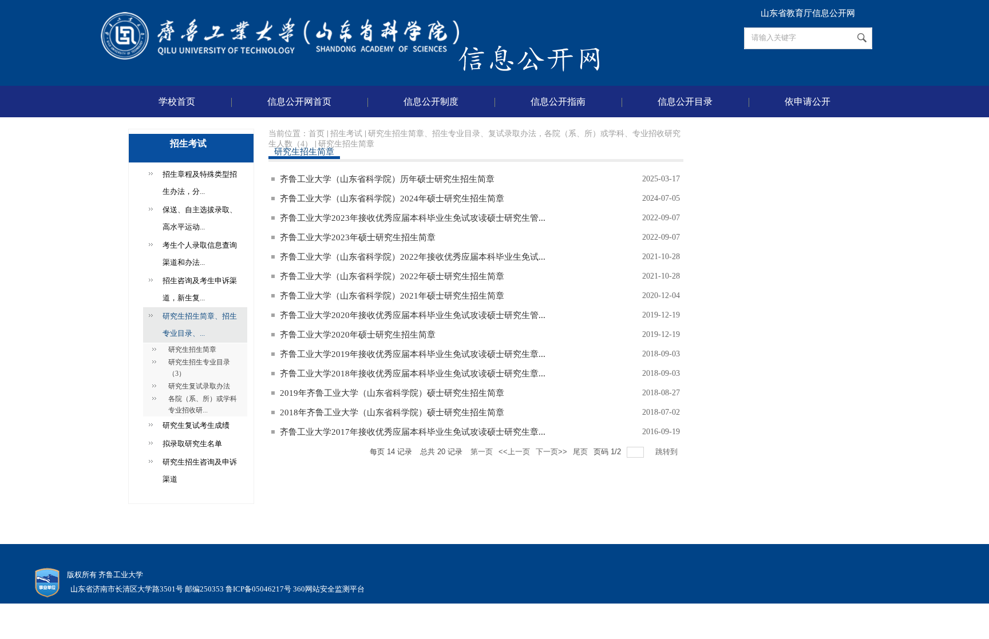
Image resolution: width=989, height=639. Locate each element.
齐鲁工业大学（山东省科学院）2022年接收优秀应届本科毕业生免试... (412, 256)
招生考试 (346, 133)
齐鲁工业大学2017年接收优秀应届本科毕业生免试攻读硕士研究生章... (412, 431)
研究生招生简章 (346, 144)
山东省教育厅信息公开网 (808, 13)
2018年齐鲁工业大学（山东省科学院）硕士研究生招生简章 (392, 412)
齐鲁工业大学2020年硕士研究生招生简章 (358, 334)
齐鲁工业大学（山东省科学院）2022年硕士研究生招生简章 (392, 276)
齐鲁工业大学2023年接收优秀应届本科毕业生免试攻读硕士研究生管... (412, 218)
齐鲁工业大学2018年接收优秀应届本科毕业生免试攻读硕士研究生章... (412, 373)
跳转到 (667, 451)
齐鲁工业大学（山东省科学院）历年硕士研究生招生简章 (387, 179)
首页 (316, 133)
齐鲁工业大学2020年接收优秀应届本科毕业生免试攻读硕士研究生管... (412, 315)
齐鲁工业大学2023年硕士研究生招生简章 (358, 237)
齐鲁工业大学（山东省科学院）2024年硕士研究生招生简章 (392, 198)
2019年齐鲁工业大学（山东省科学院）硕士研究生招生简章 (392, 393)
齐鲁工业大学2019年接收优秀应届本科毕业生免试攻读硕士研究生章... (412, 354)
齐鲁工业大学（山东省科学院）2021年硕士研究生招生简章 (392, 295)
